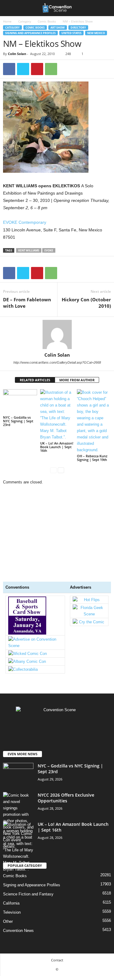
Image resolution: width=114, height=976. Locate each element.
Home (7, 21)
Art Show (57, 27)
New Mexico (96, 33)
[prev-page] (53, 470)
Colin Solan (17, 53)
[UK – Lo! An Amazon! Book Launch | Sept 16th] (57, 414)
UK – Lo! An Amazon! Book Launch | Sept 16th (56, 447)
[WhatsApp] (51, 69)
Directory (78, 27)
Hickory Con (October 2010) (86, 302)
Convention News (18, 930)
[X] (23, 69)
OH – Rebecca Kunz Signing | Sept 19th (92, 458)
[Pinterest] (37, 69)
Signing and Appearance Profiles (30, 33)
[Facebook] (9, 69)
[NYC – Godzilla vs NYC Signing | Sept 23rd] (20, 401)
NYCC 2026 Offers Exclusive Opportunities (66, 798)
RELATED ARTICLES (35, 380)
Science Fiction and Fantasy (28, 894)
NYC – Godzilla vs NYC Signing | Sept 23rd (18, 421)
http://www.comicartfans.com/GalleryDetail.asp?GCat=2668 (57, 362)
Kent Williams (28, 250)
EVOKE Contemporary (24, 222)
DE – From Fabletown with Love (27, 302)
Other (8, 921)
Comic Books (47, 21)
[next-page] (61, 470)
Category (24, 21)
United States (71, 33)
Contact (57, 960)
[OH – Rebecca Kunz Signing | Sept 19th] (94, 421)
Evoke (48, 250)
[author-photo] (57, 334)
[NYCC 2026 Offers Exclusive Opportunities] (18, 821)
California (11, 903)
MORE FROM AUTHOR (77, 380)
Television (12, 912)
